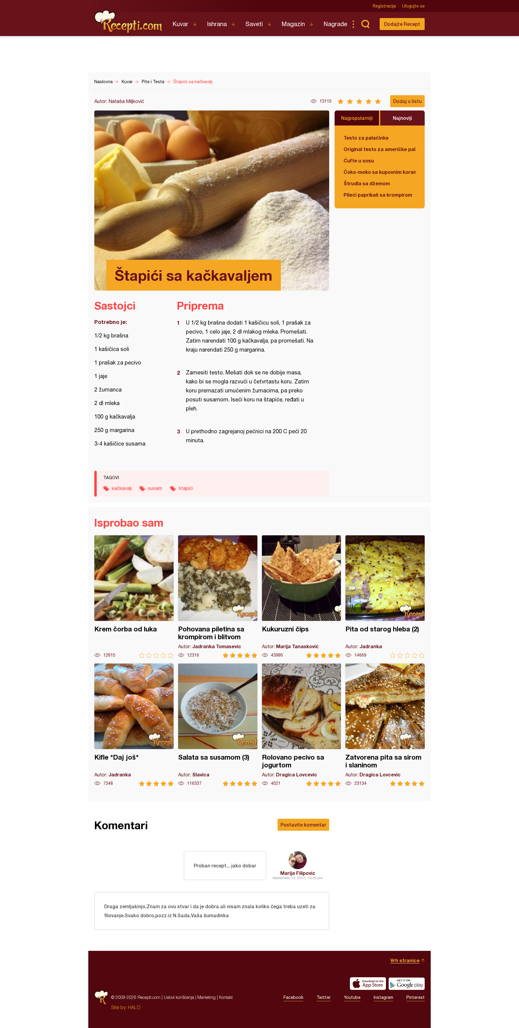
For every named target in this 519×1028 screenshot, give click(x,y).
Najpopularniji (357, 118)
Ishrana (217, 23)
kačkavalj (122, 488)
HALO (134, 1007)
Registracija (384, 6)
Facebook (293, 997)
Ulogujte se (413, 6)
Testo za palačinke (366, 138)
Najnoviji (402, 118)
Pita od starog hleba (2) (385, 596)
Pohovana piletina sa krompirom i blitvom (217, 596)
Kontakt (226, 997)
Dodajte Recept (402, 24)
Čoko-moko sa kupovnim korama (380, 172)
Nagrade (335, 23)
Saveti (254, 23)
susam (155, 488)
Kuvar (180, 23)
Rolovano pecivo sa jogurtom (301, 725)
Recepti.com (128, 21)
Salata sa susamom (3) (217, 725)
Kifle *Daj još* (134, 725)
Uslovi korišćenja (179, 997)
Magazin (293, 23)
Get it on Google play (407, 983)
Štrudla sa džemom (367, 183)
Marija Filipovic (297, 873)
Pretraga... (365, 24)
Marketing (206, 997)
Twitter (324, 997)
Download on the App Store (368, 983)
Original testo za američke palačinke (380, 149)
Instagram (383, 997)
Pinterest (415, 997)
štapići (185, 488)
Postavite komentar (303, 824)
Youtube (352, 997)
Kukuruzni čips (301, 596)
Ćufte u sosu (359, 160)
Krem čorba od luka (134, 596)
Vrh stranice (405, 960)
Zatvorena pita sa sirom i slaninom (385, 725)
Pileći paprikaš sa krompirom (378, 195)
